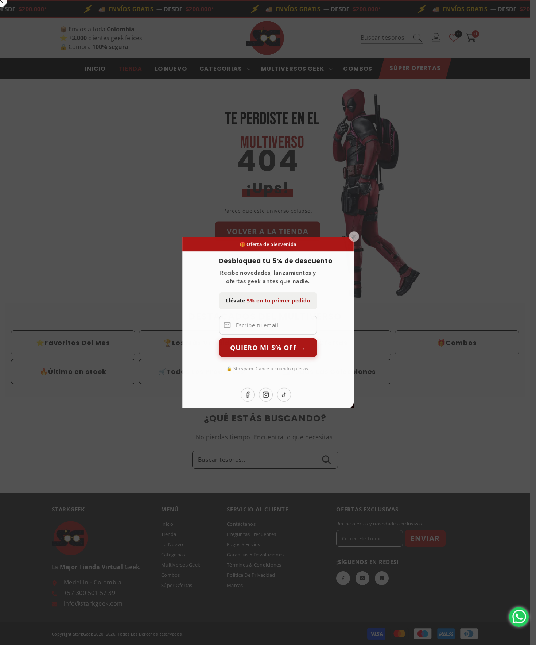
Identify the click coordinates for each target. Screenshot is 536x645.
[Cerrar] (432, 236)
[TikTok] (362, 395)
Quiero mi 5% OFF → (346, 347)
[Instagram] (343, 395)
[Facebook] (325, 395)
